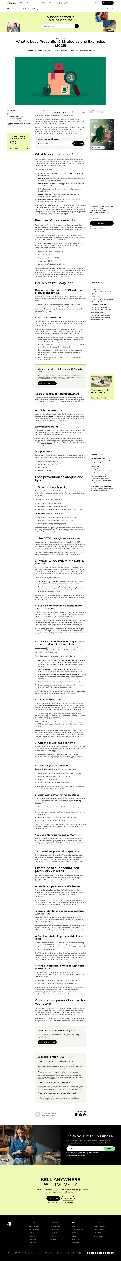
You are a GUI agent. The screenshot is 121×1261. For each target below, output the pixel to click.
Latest (42, 9)
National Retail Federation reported (69, 113)
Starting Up (26, 9)
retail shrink (39, 207)
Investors (32, 1236)
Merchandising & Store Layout (101, 486)
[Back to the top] (9, 1223)
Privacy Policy (83, 1155)
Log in (97, 3)
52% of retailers (53, 119)
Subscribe (101, 223)
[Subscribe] (77, 26)
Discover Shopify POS (47, 383)
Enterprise (52, 3)
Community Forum (99, 1229)
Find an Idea (16, 9)
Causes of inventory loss (15, 118)
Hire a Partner (98, 1233)
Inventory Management (98, 304)
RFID (36, 714)
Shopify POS (68, 333)
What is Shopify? (34, 1226)
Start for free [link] (78, 143)
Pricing (44, 3)
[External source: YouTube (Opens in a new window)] (96, 1253)
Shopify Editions (34, 1229)
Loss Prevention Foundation (67, 622)
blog (57, 38)
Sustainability (33, 1242)
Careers (31, 1233)
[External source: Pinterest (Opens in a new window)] (112, 1253)
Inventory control (41, 648)
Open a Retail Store (97, 287)
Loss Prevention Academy (47, 622)
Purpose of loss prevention (15, 116)
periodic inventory (60, 664)
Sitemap (59, 1253)
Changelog (75, 1242)
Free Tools (75, 1239)
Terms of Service (30, 1253)
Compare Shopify (77, 1229)
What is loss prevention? (15, 114)
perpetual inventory (60, 662)
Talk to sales (68, 1198)
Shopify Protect (46, 443)
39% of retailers (48, 705)
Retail (63, 38)
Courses (74, 1236)
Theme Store (55, 1229)
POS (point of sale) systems (45, 567)
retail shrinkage (57, 268)
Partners (53, 1236)
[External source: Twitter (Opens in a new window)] (80, 1114)
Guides (74, 1233)
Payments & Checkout (98, 458)
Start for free (107, 3)
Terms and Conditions (71, 1155)
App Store (54, 1233)
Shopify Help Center (100, 1226)
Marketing (35, 9)
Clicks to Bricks (96, 466)
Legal (40, 1253)
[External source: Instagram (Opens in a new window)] (100, 1253)
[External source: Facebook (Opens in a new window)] (76, 1114)
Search (109, 9)
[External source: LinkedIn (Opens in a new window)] (84, 1114)
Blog (8, 9)
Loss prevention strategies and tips (17, 121)
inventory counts (53, 416)
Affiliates (53, 1239)
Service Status (98, 1236)
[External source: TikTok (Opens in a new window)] (104, 1253)
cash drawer (70, 571)
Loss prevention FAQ (13, 127)
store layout (45, 769)
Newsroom (32, 1239)
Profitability (95, 297)
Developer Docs (55, 1226)
